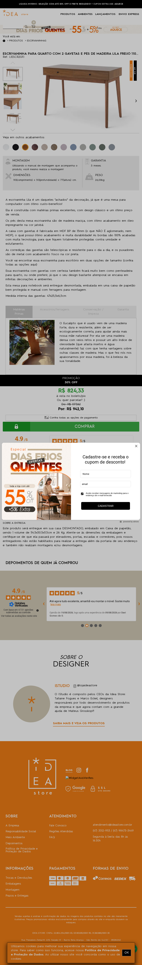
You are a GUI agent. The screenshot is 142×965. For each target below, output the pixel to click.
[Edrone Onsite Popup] (71, 482)
